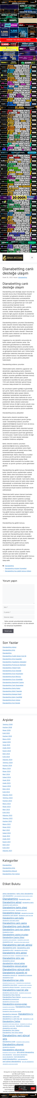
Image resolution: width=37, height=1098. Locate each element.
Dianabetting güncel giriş (16, 969)
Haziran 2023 (7, 801)
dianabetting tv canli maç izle (12, 1019)
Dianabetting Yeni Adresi (11, 874)
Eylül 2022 (6, 812)
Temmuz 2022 (7, 818)
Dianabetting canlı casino (15, 923)
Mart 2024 (6, 774)
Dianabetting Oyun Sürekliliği (12, 679)
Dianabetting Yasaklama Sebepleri (14, 662)
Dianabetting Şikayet (10, 871)
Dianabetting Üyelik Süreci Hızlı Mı (14, 656)
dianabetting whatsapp (23, 1026)
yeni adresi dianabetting (12, 1062)
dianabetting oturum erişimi (25, 992)
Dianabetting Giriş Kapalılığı (12, 659)
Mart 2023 (6, 809)
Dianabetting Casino (8, 932)
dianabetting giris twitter (21, 950)
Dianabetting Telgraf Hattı (11, 668)
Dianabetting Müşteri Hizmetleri (11, 987)
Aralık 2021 (6, 839)
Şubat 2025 (7, 742)
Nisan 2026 (7, 730)
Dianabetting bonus (11, 913)
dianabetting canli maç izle (26, 915)
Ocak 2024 (6, 780)
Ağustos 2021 (7, 851)
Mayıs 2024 (7, 768)
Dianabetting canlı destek (16, 926)
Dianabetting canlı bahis (13, 918)
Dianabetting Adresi (9, 647)
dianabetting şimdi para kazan (9, 1052)
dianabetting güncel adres (14, 963)
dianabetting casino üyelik (23, 939)
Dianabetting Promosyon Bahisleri (14, 665)
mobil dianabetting (10, 1059)
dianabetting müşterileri (26, 987)
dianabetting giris (9, 948)
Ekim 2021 (6, 845)
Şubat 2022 (7, 833)
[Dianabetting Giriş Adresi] (13, 257)
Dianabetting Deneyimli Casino (13, 682)
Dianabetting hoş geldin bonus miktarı (18, 571)
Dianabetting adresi (12, 902)
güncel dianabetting (8, 1056)
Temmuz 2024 (8, 762)
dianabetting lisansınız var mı (9, 983)
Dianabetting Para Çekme (12, 997)
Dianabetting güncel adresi (15, 966)
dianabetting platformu (27, 997)
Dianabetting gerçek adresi (17, 944)
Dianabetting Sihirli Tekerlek (12, 691)
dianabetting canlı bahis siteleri (11, 920)
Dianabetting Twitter (11, 1021)
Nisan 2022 (6, 827)
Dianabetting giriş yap (13, 958)
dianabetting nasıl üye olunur (10, 992)
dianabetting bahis (28, 902)
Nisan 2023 (7, 807)
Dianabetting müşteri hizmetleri (16, 568)
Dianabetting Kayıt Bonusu (12, 676)
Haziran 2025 (7, 736)
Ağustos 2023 (7, 795)
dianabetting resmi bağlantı (9, 1007)
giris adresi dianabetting (25, 1052)
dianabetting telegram (10, 1014)
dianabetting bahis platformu (10, 905)
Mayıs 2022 (7, 824)
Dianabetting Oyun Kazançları (13, 674)
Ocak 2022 (6, 836)
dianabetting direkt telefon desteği (21, 942)
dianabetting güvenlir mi (10, 975)
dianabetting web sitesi (9, 1026)
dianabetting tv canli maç (11, 1016)
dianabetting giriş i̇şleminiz (9, 955)
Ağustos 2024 (7, 760)
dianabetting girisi (23, 948)
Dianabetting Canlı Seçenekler (13, 685)
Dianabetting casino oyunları (15, 934)
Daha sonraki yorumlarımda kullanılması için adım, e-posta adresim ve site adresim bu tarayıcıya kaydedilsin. (19, 623)
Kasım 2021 (7, 842)
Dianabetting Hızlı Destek (11, 703)
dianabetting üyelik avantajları (23, 1041)
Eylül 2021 (6, 848)
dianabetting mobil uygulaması (25, 985)
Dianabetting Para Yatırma (11, 995)
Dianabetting (9, 566)
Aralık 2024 (6, 748)
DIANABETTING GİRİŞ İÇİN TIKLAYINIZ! (19, 40)
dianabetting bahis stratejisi (9, 910)
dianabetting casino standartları (10, 939)
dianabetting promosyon (11, 999)
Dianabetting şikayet (13, 1044)
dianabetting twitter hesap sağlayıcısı (11, 1024)
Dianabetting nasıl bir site (15, 990)
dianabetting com (8, 942)
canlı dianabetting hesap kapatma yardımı (23, 896)
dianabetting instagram (25, 975)
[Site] (18, 67)
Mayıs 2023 (7, 804)
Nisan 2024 (7, 771)
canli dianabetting (8, 896)
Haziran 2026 (7, 727)
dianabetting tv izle (28, 1019)
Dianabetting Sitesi (23, 1007)
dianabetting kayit (8, 977)
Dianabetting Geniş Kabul (11, 688)
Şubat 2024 (7, 777)
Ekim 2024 (6, 754)
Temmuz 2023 (8, 798)
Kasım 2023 (7, 786)
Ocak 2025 (6, 745)
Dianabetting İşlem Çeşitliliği (12, 697)
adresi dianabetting (9, 893)
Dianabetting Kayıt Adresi (11, 700)
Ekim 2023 (6, 789)
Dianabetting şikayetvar (13, 1050)
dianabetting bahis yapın (21, 910)
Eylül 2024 (6, 757)
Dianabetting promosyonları (15, 1004)
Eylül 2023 (6, 792)
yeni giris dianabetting (28, 1061)
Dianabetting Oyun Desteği (12, 671)
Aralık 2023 (6, 783)
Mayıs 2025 (7, 739)
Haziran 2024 (7, 765)
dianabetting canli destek (10, 915)
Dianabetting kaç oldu (13, 980)
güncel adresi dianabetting (20, 1054)
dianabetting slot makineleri (9, 1009)
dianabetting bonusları (27, 913)
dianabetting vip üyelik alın (26, 1024)
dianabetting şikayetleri (9, 1047)
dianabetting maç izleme (10, 985)
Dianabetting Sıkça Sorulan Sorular (12, 1011)
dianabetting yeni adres (10, 1028)
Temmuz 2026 (8, 724)
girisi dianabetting (7, 1054)
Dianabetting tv (25, 1014)
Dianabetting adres (24, 899)
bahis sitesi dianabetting (24, 893)
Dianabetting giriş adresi (15, 953)
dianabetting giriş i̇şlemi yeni (21, 955)
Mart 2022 (6, 830)
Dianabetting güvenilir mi (15, 972)
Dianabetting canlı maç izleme (16, 929)
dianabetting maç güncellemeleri (23, 983)
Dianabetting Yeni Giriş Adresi (13, 1032)
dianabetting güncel (9, 961)
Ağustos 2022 (7, 815)
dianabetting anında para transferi (10, 1064)
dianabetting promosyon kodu (11, 1001)
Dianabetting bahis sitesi (15, 907)
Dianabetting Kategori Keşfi (12, 694)
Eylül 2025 (6, 733)
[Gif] (18, 108)
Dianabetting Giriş (9, 650)
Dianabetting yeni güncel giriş (16, 1037)
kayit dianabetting (19, 1057)
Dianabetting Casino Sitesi (13, 937)
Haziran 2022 (7, 821)
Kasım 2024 (7, 751)
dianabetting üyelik (9, 1041)
